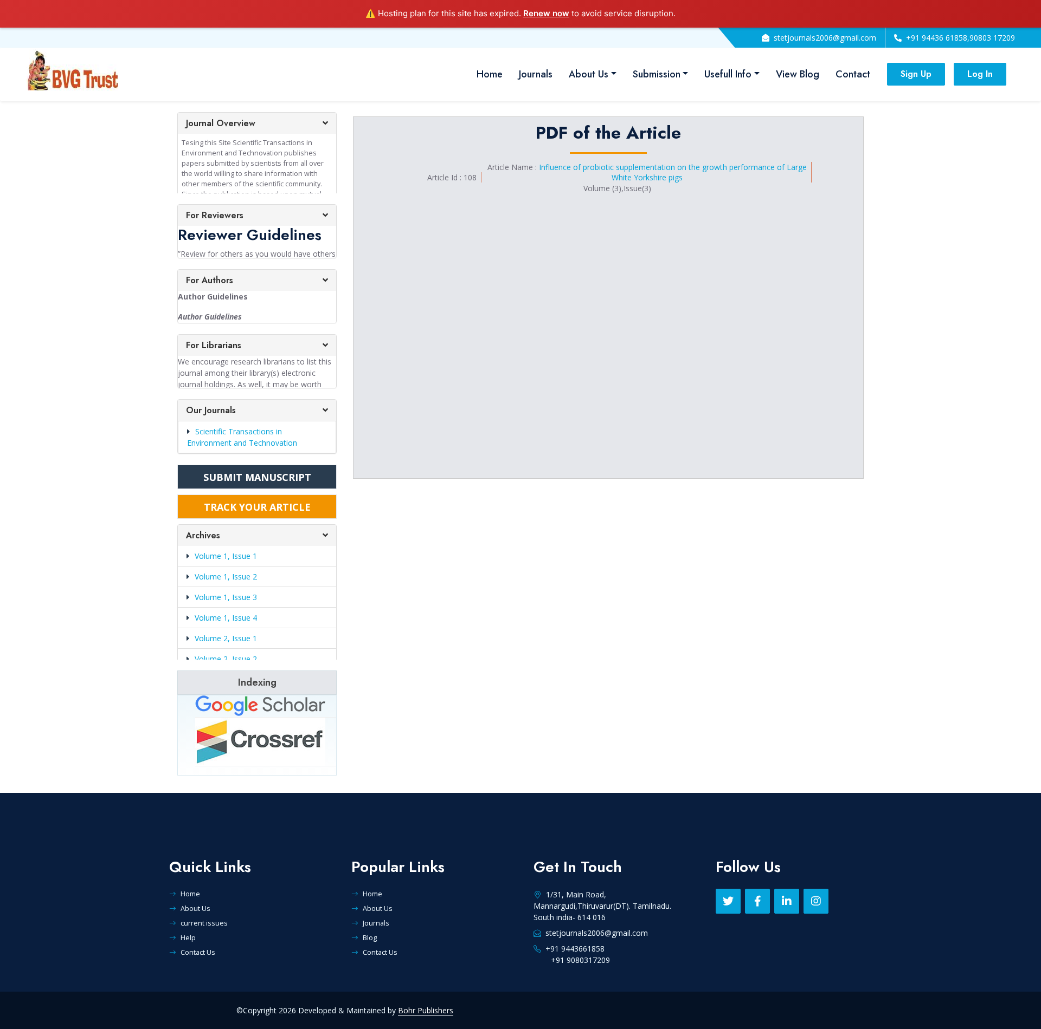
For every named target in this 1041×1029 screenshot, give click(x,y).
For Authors (209, 280)
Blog (370, 937)
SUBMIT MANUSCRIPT (257, 477)
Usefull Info (727, 74)
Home (490, 74)
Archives (203, 535)
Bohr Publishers (425, 1010)
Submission (656, 74)
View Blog (797, 74)
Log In (980, 74)
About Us (588, 74)
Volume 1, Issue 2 (226, 576)
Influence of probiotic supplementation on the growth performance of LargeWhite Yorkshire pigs (673, 172)
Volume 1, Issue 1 (226, 556)
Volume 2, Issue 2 (226, 659)
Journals (535, 74)
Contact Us (198, 952)
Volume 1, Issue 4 (226, 618)
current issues (204, 923)
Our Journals (211, 410)
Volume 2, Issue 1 (226, 638)
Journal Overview (220, 123)
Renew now (546, 13)
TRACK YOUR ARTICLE (257, 506)
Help (188, 937)
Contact (853, 74)
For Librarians (213, 345)
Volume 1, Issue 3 (226, 597)
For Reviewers (214, 215)
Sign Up (916, 74)
